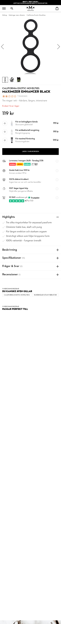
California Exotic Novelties (36, 15)
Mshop (4, 15)
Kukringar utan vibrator (17, 15)
